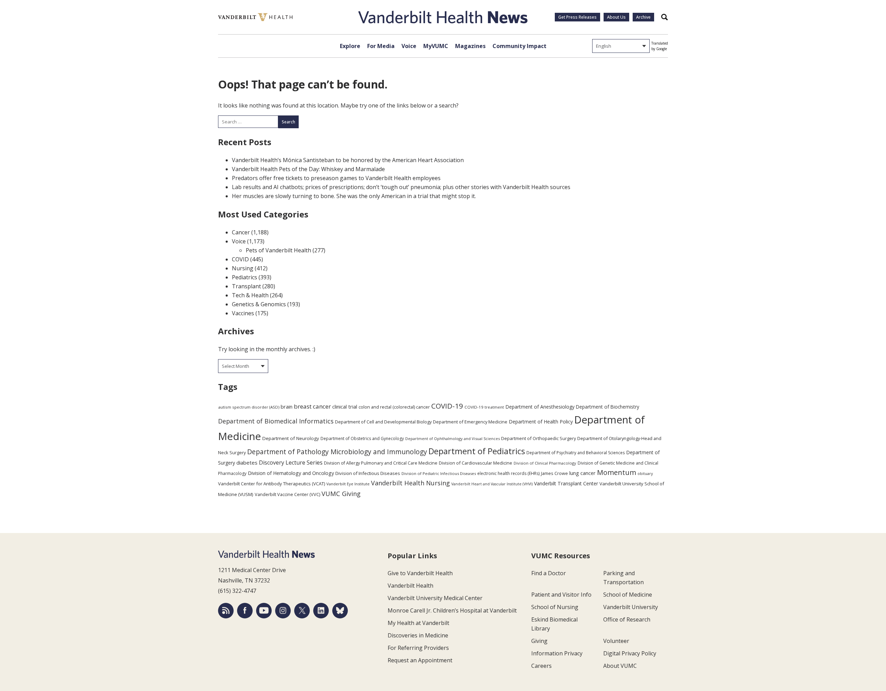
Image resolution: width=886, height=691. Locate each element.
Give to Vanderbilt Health (420, 573)
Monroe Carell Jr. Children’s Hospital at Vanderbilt (452, 610)
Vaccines (243, 313)
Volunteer (616, 641)
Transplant (246, 286)
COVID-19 (447, 406)
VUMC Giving (341, 493)
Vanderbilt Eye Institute (348, 483)
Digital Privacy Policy (629, 653)
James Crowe (554, 473)
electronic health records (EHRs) (508, 473)
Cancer (241, 232)
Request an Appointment (420, 660)
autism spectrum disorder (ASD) (248, 407)
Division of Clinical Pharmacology (545, 463)
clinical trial (344, 406)
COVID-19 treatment (484, 407)
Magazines (470, 46)
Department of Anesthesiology (540, 406)
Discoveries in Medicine (418, 635)
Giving (539, 641)
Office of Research (626, 619)
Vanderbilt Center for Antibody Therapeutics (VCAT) (271, 483)
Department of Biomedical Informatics (276, 421)
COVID (240, 259)
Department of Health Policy (541, 421)
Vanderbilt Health (410, 585)
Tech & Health (250, 295)
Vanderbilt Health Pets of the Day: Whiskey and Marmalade (308, 169)
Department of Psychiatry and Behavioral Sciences (575, 453)
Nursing (242, 268)
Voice (408, 46)
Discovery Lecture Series (291, 462)
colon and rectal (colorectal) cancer (394, 407)
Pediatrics (244, 277)
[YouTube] (264, 610)
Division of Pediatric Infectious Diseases (438, 473)
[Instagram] (283, 610)
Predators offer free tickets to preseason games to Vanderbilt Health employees (336, 178)
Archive (643, 17)
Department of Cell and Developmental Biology (383, 422)
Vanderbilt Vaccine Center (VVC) (287, 494)
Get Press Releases (577, 17)
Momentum (616, 472)
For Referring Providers (418, 648)
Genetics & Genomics (259, 304)
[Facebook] (245, 610)
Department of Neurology (290, 438)
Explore (350, 46)
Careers (541, 666)
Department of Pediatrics (476, 451)
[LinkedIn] (321, 610)
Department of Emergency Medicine (470, 422)
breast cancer (312, 406)
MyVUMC (435, 46)
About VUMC (620, 666)
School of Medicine (627, 594)
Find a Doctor (548, 573)
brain (286, 406)
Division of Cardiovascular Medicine (475, 463)
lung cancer (582, 473)
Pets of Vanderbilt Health (278, 250)
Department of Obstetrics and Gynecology (362, 438)
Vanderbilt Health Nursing (410, 483)
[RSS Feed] (226, 610)
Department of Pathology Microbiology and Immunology (337, 451)
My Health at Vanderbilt (418, 623)
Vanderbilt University (630, 607)
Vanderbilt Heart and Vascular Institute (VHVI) (492, 484)
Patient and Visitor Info (561, 594)
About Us (616, 17)
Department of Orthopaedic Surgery (538, 438)
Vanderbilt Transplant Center (566, 483)
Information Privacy (556, 653)
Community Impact (519, 46)
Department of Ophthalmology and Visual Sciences (452, 438)
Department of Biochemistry (607, 406)
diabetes (246, 462)
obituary (645, 473)
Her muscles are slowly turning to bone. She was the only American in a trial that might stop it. (354, 196)
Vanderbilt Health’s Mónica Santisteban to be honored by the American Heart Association (348, 160)
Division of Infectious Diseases (367, 473)
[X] (302, 610)
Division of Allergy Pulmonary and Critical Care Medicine (380, 463)
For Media (381, 46)
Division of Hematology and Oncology (291, 473)
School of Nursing (554, 607)
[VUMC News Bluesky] (340, 610)
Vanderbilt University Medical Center (435, 598)
